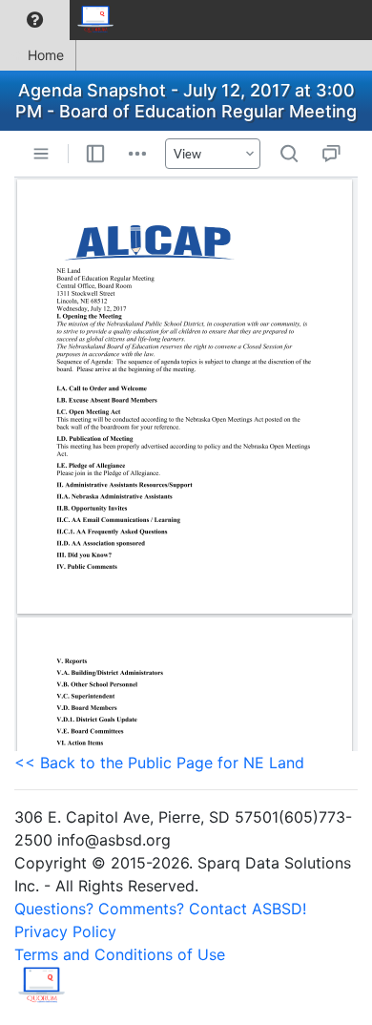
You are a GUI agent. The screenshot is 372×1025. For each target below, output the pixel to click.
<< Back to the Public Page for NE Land (159, 762)
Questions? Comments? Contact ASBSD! (160, 908)
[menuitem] (35, 20)
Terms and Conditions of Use (119, 954)
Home (46, 55)
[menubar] (63, 20)
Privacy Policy (65, 931)
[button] (34, 20)
